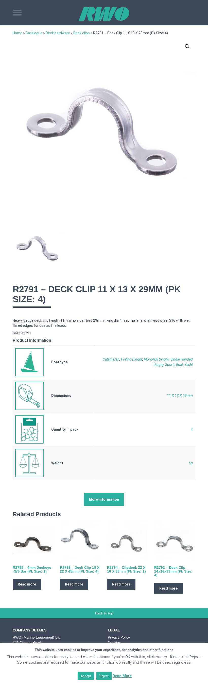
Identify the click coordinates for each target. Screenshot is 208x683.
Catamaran (111, 359)
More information (104, 499)
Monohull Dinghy (156, 359)
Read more (27, 584)
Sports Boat (174, 365)
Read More (122, 676)
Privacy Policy (119, 637)
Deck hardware (58, 33)
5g (191, 463)
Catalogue (34, 33)
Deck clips (81, 33)
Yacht (188, 365)
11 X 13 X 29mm (180, 396)
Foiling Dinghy (131, 359)
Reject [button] (104, 676)
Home (17, 33)
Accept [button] (86, 676)
